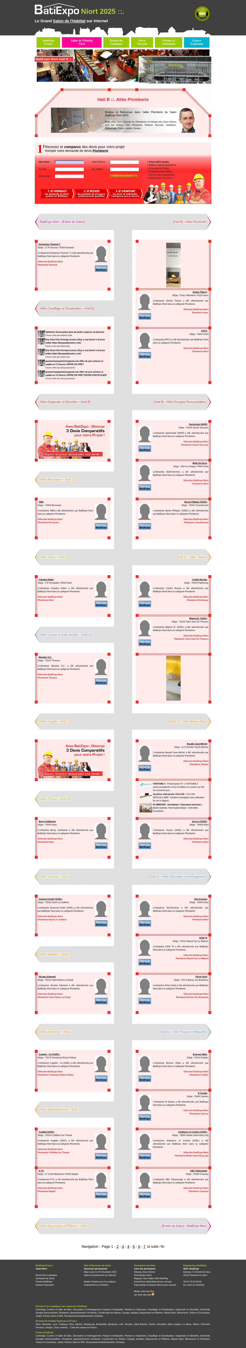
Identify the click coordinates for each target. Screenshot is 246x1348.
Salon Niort (41, 1269)
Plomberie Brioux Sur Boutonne (192, 997)
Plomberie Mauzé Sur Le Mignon (192, 958)
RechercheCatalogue (116, 42)
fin (162, 1246)
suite (154, 1246)
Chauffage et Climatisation (160, 1309)
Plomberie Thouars (47, 678)
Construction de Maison (109, 1313)
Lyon (55, 1324)
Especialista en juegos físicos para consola (155, 1285)
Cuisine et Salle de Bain (59, 1309)
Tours (56, 1327)
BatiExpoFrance (48, 42)
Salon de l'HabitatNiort (82, 42)
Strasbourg (89, 1324)
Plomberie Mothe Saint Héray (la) (191, 1155)
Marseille (46, 1324)
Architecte (92, 1313)
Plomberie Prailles (199, 1075)
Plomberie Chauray (198, 1191)
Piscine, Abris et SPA (53, 1316)
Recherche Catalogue (46, 1275)
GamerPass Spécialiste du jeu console (153, 1281)
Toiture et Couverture (199, 1313)
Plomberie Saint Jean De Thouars (191, 639)
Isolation (135, 1313)
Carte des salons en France (83, 1327)
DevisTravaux (142, 42)
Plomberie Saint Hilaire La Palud (54, 997)
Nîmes (196, 1324)
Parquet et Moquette (113, 1309)
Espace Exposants (45, 1285)
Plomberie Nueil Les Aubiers (52, 919)
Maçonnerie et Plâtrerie (151, 1313)
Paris (38, 1324)
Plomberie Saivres (198, 1113)
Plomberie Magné (46, 1191)
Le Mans (187, 1324)
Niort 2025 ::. (102, 11)
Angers (177, 1324)
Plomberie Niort (200, 351)
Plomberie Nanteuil (47, 265)
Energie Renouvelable (47, 1313)
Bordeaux (113, 1324)
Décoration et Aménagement (87, 1309)
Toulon (152, 1324)
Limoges (48, 1327)
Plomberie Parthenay (197, 600)
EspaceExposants (197, 42)
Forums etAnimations (169, 42)
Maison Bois (170, 1313)
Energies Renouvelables (48, 1339)
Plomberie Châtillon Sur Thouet (53, 1152)
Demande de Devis (45, 1278)
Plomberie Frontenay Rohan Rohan (55, 1075)
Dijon (170, 1324)
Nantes (78, 1324)
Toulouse (63, 1324)
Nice (71, 1324)
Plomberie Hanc (200, 312)
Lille (121, 1324)
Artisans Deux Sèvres (144, 1272)
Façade (125, 1313)
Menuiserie (182, 1313)
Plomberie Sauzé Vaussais (194, 445)
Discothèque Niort (143, 1275)
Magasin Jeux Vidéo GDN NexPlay (151, 1278)
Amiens (64, 1327)
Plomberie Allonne (199, 764)
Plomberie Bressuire (48, 522)
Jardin (39, 1316)
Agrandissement (78, 1313)
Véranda (98, 1316)
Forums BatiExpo (44, 1281)
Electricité (205, 1309)
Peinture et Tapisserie (135, 1309)
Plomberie (64, 1313)
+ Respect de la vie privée (160, 178)
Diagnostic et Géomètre (187, 1309)
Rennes (129, 1324)
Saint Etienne (140, 1324)
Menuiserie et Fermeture (197, 1339)
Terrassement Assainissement (78, 1316)
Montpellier (101, 1324)
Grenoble (161, 1324)
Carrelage (41, 1309)
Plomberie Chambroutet (196, 522)
